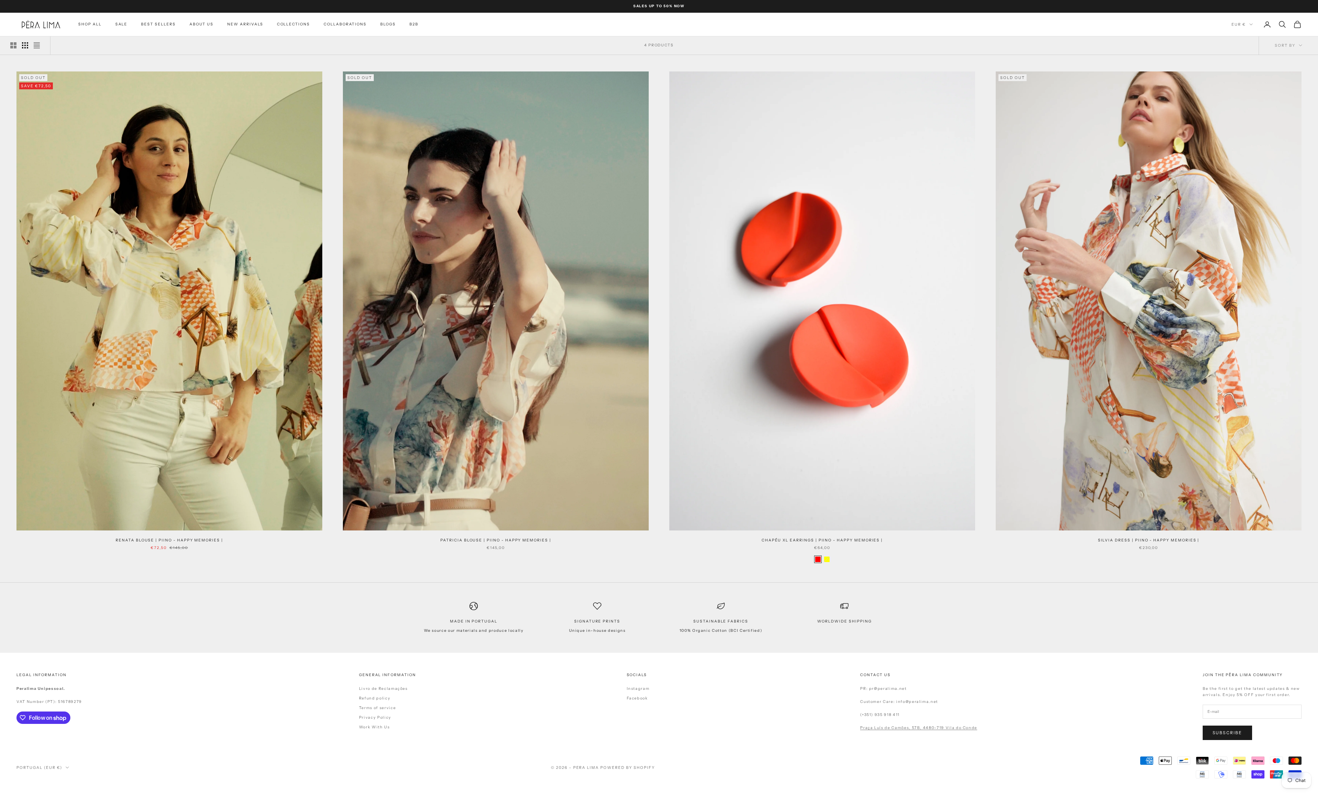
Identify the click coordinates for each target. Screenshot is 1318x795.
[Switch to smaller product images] (25, 45)
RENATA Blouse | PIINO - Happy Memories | (169, 540)
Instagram (638, 688)
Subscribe (1227, 732)
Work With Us (374, 727)
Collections (293, 24)
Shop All (90, 24)
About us (201, 24)
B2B (413, 24)
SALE (121, 24)
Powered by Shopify (627, 767)
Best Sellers (158, 24)
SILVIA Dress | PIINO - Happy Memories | (1149, 540)
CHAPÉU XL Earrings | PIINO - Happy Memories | (822, 540)
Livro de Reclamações (383, 688)
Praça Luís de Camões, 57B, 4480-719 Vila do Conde (918, 727)
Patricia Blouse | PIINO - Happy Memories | (495, 540)
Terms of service (377, 707)
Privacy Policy (375, 717)
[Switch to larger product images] (13, 45)
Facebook (637, 698)
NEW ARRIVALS (245, 24)
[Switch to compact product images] (37, 45)
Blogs (388, 24)
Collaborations (345, 24)
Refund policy (374, 698)
